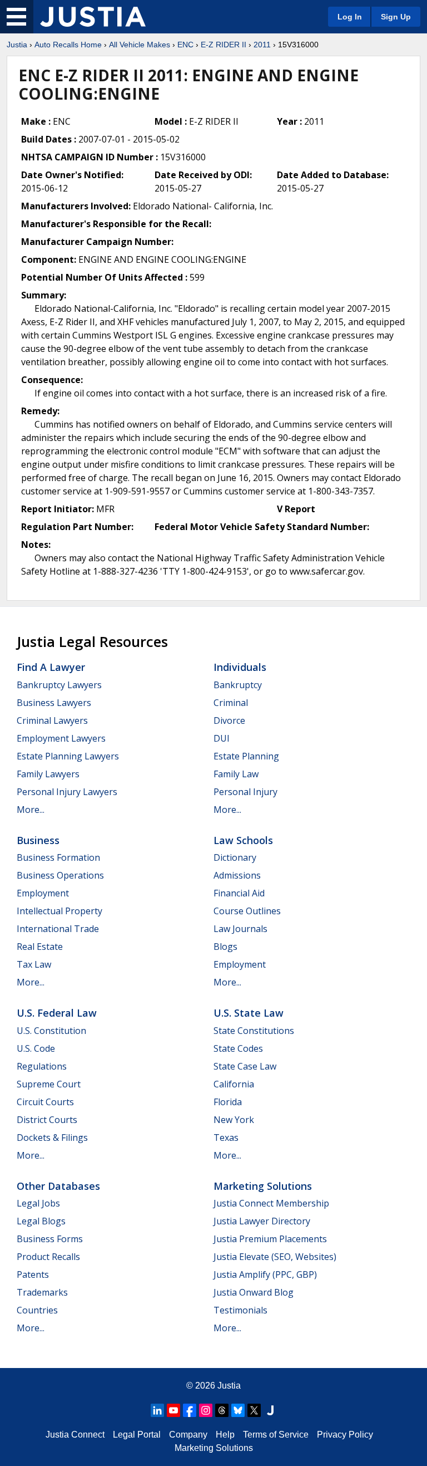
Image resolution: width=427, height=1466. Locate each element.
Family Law (236, 774)
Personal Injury (245, 792)
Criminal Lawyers (52, 720)
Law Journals (240, 929)
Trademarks (42, 1292)
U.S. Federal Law (57, 1012)
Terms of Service (276, 1434)
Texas (226, 1137)
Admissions (237, 875)
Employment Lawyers (61, 738)
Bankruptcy (238, 685)
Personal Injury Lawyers (67, 792)
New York (234, 1120)
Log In (349, 16)
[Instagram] (205, 1410)
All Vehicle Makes (139, 44)
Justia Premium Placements (270, 1239)
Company (188, 1434)
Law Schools (243, 840)
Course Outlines (247, 911)
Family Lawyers (48, 774)
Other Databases (58, 1186)
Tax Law (34, 964)
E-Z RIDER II (223, 44)
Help (225, 1434)
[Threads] (222, 1410)
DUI (222, 738)
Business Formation (58, 857)
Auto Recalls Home (68, 44)
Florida (228, 1102)
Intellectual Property (59, 911)
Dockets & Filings (52, 1137)
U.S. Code (36, 1048)
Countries (37, 1310)
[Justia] (93, 17)
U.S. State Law (249, 1012)
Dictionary (235, 857)
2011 (262, 44)
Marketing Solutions (263, 1186)
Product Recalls (48, 1257)
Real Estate (40, 946)
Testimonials (240, 1310)
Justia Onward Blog (254, 1292)
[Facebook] (189, 1410)
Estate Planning (246, 756)
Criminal (231, 703)
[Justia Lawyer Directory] (270, 1410)
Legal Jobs (38, 1203)
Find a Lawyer (51, 667)
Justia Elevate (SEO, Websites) (275, 1257)
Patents (33, 1274)
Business (38, 840)
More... (30, 809)
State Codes (238, 1048)
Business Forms (50, 1239)
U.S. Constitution (51, 1030)
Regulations (42, 1066)
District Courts (47, 1120)
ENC (185, 44)
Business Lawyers (54, 703)
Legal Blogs (41, 1221)
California (234, 1084)
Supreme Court (49, 1084)
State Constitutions (254, 1030)
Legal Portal (137, 1434)
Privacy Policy (345, 1434)
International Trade (58, 929)
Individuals (240, 667)
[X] (254, 1410)
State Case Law (245, 1066)
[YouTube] (173, 1410)
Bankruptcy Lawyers (59, 685)
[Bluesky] (238, 1410)
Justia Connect (75, 1434)
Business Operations (60, 875)
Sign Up (396, 16)
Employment (43, 893)
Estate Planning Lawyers (68, 756)
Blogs (225, 946)
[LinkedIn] (157, 1410)
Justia (17, 44)
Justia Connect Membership (271, 1203)
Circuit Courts (45, 1102)
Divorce (229, 720)
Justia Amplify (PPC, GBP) (265, 1274)
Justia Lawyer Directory (262, 1221)
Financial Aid (239, 893)
